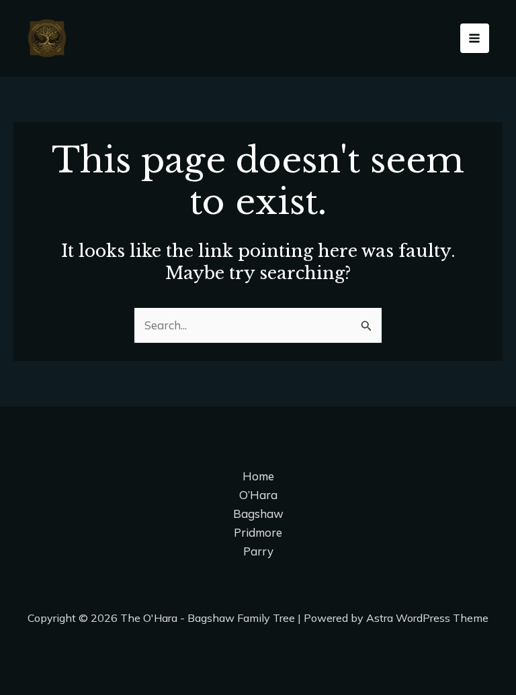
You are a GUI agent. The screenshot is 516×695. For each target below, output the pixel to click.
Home (258, 476)
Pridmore (258, 532)
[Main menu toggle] (475, 38)
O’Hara (258, 495)
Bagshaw (258, 513)
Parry (258, 551)
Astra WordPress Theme (427, 618)
